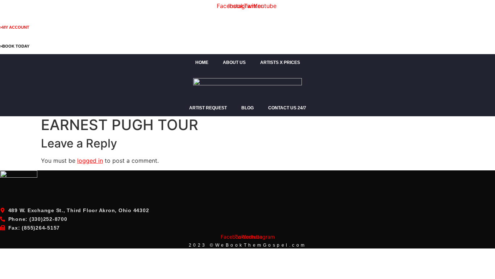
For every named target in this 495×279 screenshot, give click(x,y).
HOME (201, 62)
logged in (90, 160)
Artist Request (208, 107)
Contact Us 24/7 (287, 107)
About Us (234, 62)
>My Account (14, 27)
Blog (247, 107)
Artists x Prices (280, 62)
